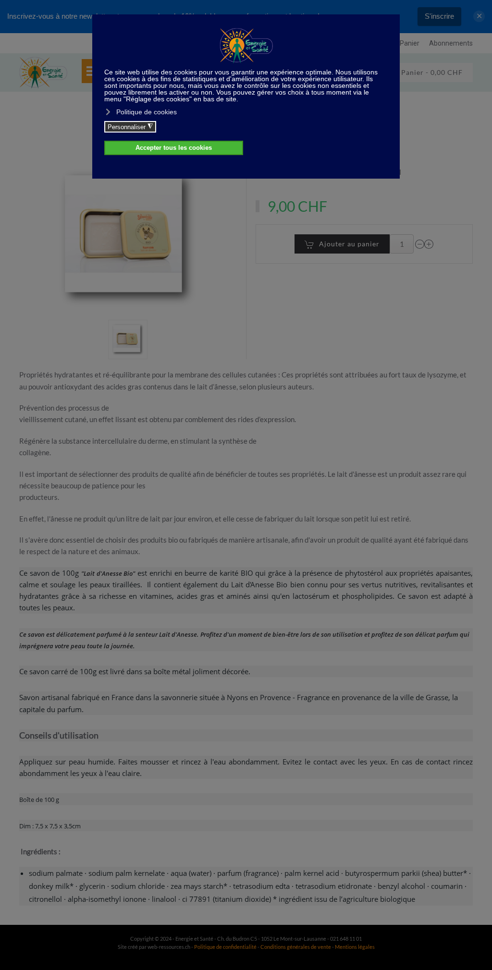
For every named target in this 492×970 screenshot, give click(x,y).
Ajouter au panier (349, 244)
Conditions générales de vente (296, 947)
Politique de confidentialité (225, 947)
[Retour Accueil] (43, 72)
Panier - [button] (431, 72)
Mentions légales (355, 947)
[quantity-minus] (420, 243)
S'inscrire (439, 16)
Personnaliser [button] (130, 127)
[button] (128, 339)
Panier (409, 43)
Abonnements (451, 43)
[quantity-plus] (429, 243)
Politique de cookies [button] (146, 112)
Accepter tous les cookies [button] (173, 148)
